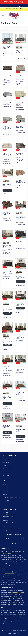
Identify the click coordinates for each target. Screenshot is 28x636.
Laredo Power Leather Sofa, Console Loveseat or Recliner (7, 128)
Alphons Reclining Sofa (7, 185)
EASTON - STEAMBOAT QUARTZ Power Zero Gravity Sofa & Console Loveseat (7, 156)
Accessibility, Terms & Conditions (11, 497)
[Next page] (19, 448)
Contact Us (5, 504)
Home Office (6, 472)
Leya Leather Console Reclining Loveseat (7, 213)
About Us (5, 494)
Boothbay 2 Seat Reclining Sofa (20, 335)
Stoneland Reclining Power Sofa (20, 275)
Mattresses (6, 475)
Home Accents (6, 468)
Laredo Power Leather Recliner (19, 127)
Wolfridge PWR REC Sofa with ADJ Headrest (20, 393)
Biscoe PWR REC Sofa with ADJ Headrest (6, 426)
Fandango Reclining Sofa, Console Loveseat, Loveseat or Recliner (7, 77)
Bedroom (5, 465)
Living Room (6, 459)
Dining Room (6, 462)
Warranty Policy (21, 614)
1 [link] (8, 448)
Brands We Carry (7, 491)
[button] (2, 15)
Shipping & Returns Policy (17, 592)
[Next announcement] (25, 9)
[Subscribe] (21, 538)
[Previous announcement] (2, 9)
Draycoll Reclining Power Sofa (20, 242)
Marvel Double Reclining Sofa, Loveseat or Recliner (20, 181)
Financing (5, 487)
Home (4, 484)
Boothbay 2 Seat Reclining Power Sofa (7, 368)
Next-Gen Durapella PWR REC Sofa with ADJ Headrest (7, 246)
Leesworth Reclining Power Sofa (7, 307)
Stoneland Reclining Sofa (7, 339)
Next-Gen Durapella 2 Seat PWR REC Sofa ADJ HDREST (20, 217)
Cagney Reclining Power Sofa (7, 102)
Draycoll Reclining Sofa (7, 272)
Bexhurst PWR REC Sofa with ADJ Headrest (20, 51)
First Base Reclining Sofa (20, 367)
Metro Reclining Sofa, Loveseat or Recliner (20, 77)
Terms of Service (9, 573)
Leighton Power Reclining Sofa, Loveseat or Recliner (20, 154)
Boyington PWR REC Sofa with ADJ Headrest (20, 430)
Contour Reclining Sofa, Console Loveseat (7, 47)
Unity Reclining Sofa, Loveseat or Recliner (20, 102)
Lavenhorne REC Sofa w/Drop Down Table (7, 397)
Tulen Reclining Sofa (20, 303)
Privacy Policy (6, 500)
